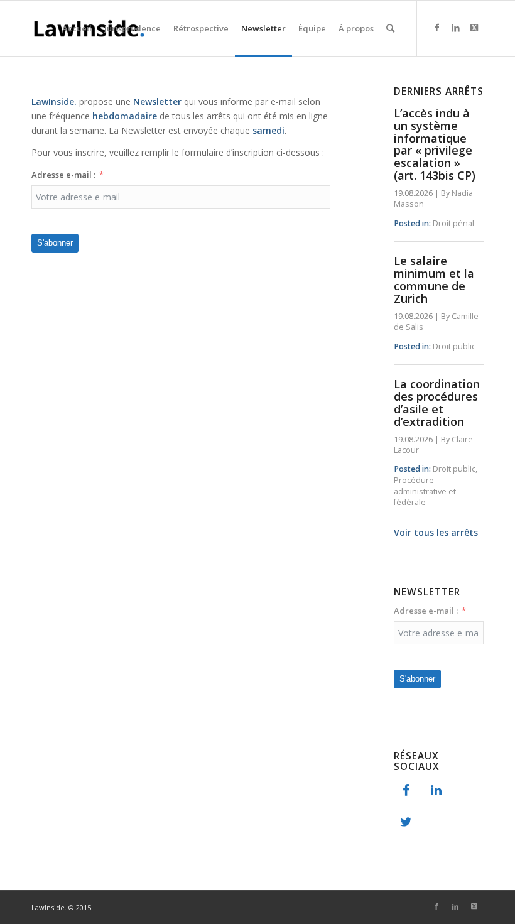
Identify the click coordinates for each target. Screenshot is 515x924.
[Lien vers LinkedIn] (455, 27)
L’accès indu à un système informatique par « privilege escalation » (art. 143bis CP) (434, 144)
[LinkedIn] (436, 791)
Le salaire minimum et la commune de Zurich (434, 279)
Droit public (454, 346)
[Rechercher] (390, 28)
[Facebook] (406, 791)
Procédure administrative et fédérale (425, 491)
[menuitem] (77, 28)
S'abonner (55, 242)
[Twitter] (406, 822)
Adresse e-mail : (63, 174)
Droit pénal (453, 223)
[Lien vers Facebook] (436, 27)
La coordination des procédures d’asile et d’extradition (437, 402)
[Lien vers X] (474, 27)
